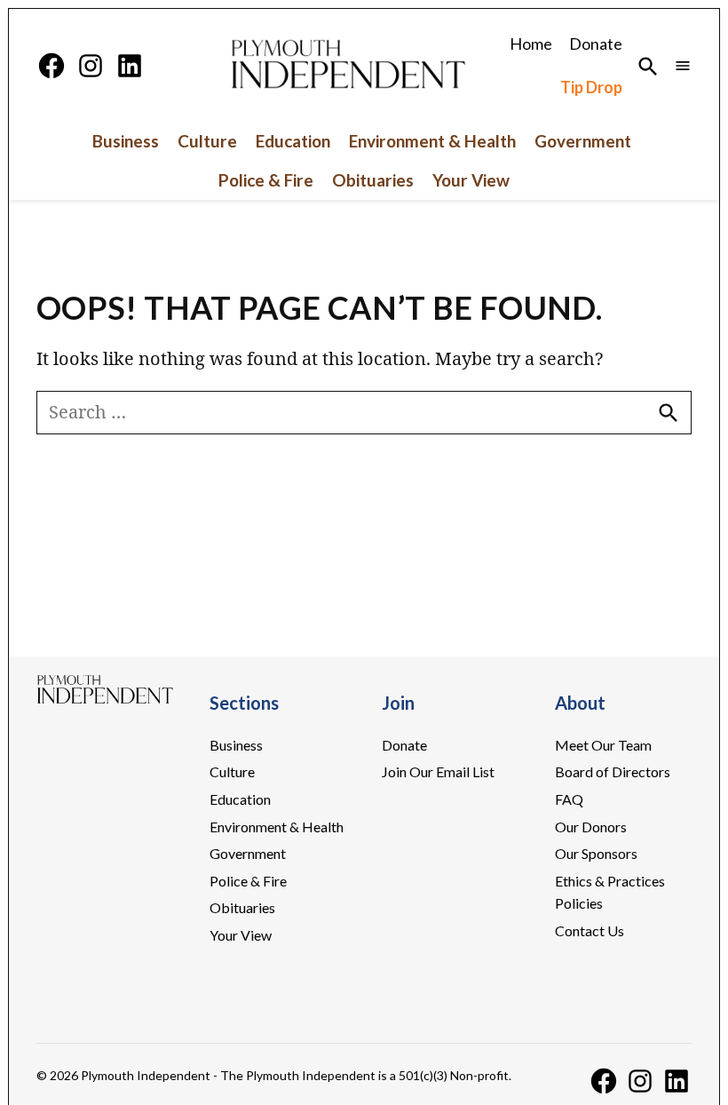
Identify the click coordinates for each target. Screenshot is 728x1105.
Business (125, 141)
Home (531, 43)
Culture (207, 141)
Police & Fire (265, 180)
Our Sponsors (596, 853)
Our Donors (591, 826)
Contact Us (589, 930)
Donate (595, 43)
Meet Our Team (603, 744)
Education (293, 141)
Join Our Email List (438, 771)
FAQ (569, 799)
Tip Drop (591, 87)
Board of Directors (612, 771)
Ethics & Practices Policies (610, 892)
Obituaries (373, 180)
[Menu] (683, 65)
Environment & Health (432, 141)
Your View (471, 180)
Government (582, 141)
